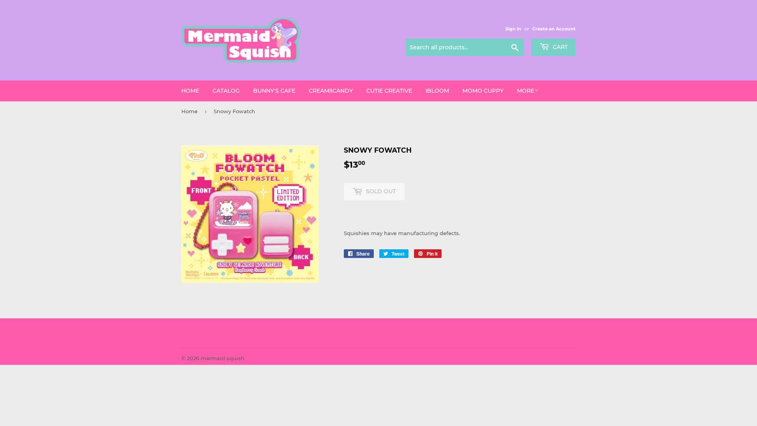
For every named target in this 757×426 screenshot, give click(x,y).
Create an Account (554, 29)
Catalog (226, 90)
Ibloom (437, 90)
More (525, 90)
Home (190, 90)
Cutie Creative (389, 90)
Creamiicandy (331, 90)
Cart (559, 46)
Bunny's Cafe (274, 90)
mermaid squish (222, 358)
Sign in (513, 29)
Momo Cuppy (482, 90)
